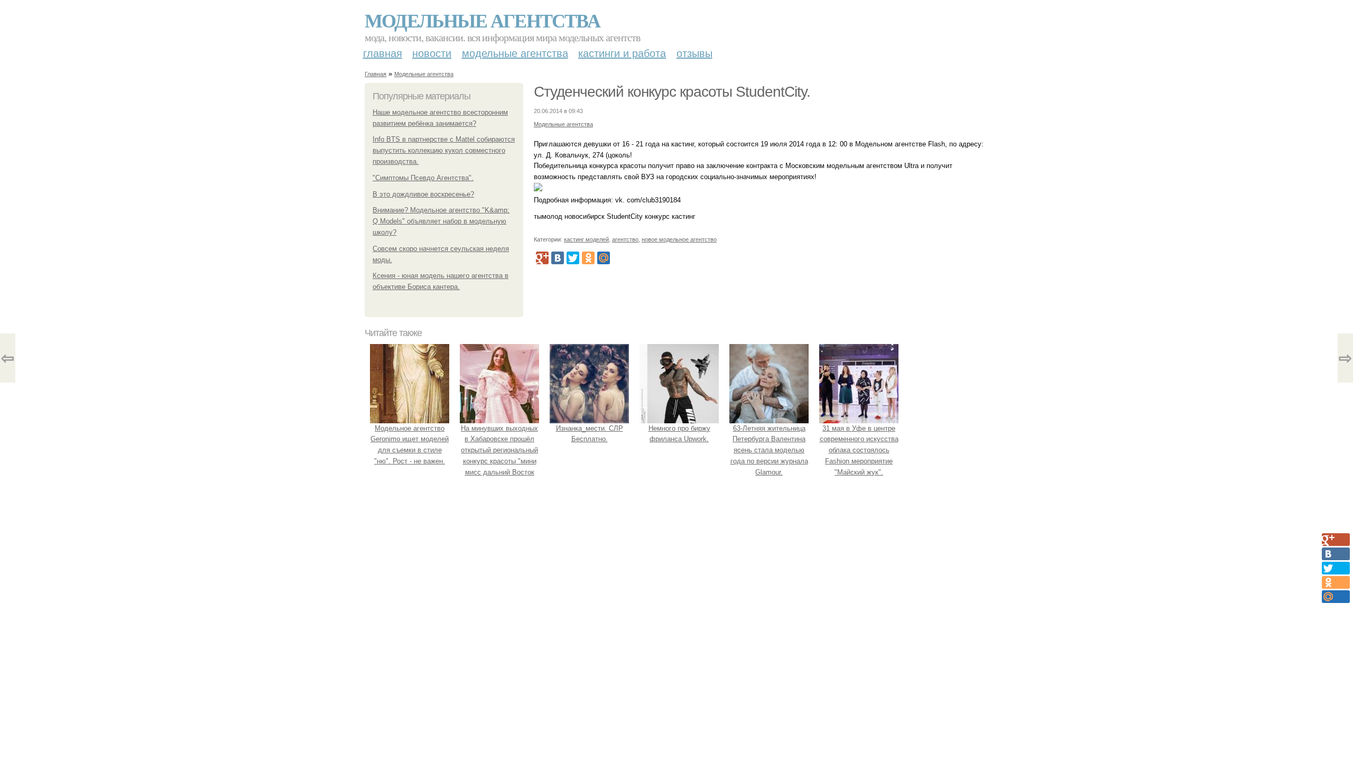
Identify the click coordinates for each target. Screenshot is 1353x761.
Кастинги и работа (622, 53)
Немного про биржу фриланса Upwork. (679, 433)
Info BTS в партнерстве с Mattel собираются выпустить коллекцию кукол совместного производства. (444, 150)
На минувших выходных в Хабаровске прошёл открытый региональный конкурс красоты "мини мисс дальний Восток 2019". (499, 455)
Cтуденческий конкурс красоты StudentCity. (672, 91)
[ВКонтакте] (557, 258)
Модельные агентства (482, 20)
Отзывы (694, 53)
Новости (431, 53)
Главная (382, 53)
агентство (625, 239)
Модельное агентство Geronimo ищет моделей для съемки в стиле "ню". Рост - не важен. (409, 444)
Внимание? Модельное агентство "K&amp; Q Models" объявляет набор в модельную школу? (441, 221)
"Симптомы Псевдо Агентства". (423, 178)
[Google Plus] (542, 258)
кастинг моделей (586, 239)
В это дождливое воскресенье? (423, 194)
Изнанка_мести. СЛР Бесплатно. (589, 433)
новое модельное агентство (679, 239)
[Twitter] (573, 258)
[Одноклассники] (588, 258)
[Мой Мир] (603, 258)
